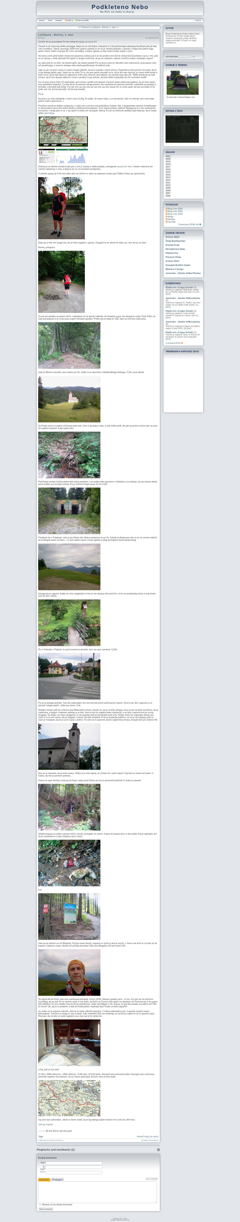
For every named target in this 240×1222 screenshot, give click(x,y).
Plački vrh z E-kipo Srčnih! (179, 287)
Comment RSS (173, 343)
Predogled (57, 1180)
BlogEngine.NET (117, 1218)
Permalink (144, 1140)
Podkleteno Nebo (120, 7)
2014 (168, 175)
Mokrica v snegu (174, 269)
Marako (171, 219)
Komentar (44, 1180)
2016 (168, 169)
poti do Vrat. (126, 166)
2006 (168, 196)
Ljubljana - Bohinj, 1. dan (55, 34)
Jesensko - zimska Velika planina (183, 273)
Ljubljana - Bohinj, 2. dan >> (105, 27)
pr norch (154, 1136)
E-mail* (42, 1167)
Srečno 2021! (172, 261)
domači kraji (143, 1136)
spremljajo (49, 113)
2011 (168, 183)
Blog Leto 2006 (175, 214)
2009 (168, 188)
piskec (42, 38)
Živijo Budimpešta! (175, 241)
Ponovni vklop (173, 257)
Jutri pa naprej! (45, 1124)
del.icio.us (60, 1140)
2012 (168, 180)
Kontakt (59, 20)
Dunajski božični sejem (178, 265)
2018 (168, 164)
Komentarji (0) (153, 1140)
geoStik (172, 222)
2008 (168, 190)
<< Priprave (83, 27)
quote (155, 1179)
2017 (168, 167)
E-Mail (40, 1140)
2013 (168, 177)
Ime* (43, 1162)
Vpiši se (70, 20)
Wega (170, 216)
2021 (168, 156)
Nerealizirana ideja (175, 249)
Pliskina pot (172, 253)
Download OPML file (189, 224)
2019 (168, 161)
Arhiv (50, 20)
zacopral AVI (90, 42)
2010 (168, 185)
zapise (145, 56)
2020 (168, 159)
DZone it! (52, 1140)
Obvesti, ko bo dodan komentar (57, 1204)
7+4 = (42, 1172)
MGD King (126, 1220)
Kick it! (46, 1140)
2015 (168, 172)
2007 (168, 193)
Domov (42, 20)
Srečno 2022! (172, 237)
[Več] (168, 294)
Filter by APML (83, 20)
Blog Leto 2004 (175, 209)
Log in (198, 20)
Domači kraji (172, 245)
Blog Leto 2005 (175, 211)
